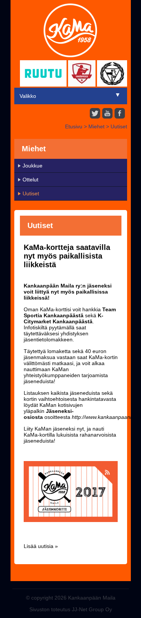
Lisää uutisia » (41, 546)
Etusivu (73, 126)
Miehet (96, 126)
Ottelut (30, 180)
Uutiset (119, 126)
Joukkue (32, 166)
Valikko (28, 96)
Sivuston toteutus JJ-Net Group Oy (70, 609)
